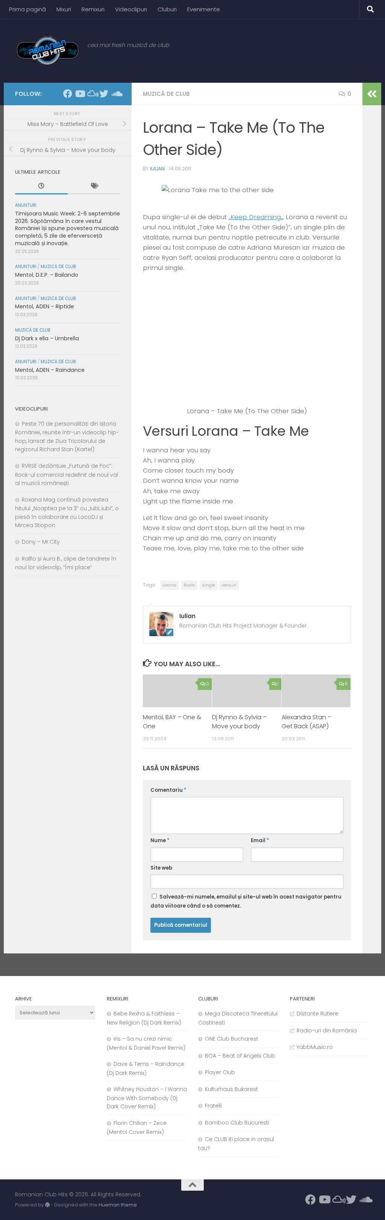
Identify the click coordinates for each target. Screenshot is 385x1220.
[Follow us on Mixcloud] (91, 93)
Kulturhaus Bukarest (231, 1089)
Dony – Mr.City (41, 542)
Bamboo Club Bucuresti (237, 1122)
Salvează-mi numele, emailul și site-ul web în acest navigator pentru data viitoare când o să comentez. (245, 901)
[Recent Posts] (41, 187)
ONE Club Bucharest (231, 1039)
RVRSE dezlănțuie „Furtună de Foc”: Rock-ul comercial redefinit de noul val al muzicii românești (66, 474)
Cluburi (167, 9)
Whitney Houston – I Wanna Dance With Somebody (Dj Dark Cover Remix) (147, 1097)
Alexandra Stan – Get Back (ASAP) (306, 721)
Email (260, 840)
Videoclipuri (131, 9)
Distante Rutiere (317, 1013)
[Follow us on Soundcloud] (115, 93)
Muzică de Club (166, 94)
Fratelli (213, 1105)
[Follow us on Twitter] (103, 93)
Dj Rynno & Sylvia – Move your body (239, 721)
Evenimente (203, 9)
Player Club (220, 1072)
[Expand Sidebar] (371, 94)
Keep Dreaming (255, 216)
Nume (160, 840)
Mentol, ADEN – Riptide (44, 306)
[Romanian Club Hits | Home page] (47, 51)
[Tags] (94, 187)
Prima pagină (27, 9)
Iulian (157, 168)
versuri (229, 585)
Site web (161, 867)
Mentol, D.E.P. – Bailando (46, 275)
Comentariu (168, 790)
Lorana (169, 585)
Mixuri (63, 9)
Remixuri (93, 9)
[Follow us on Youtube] (79, 93)
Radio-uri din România (327, 1030)
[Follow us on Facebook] (67, 93)
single (208, 585)
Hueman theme (118, 1205)
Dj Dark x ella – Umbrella (47, 338)
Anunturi (25, 205)
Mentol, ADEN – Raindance (50, 370)
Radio (189, 585)
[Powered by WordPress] (47, 1205)
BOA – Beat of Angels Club (240, 1055)
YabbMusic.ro (315, 1047)
